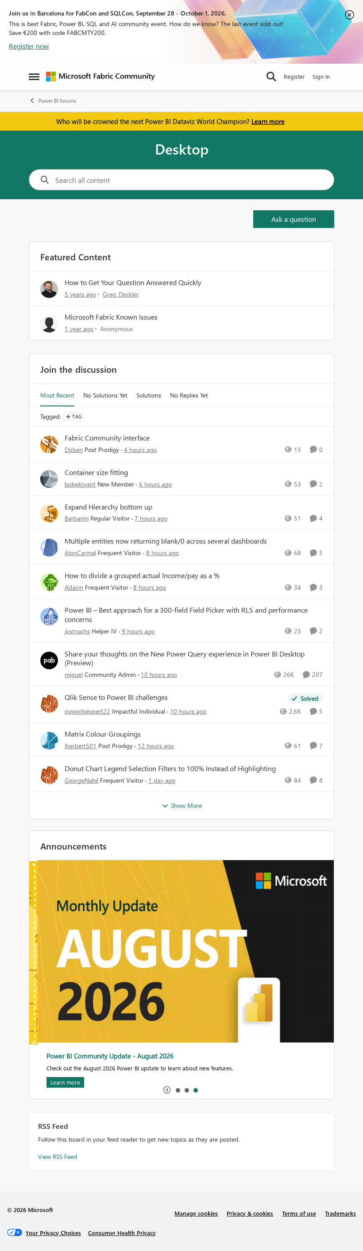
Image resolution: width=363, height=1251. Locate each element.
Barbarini (77, 518)
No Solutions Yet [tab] (105, 395)
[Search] (271, 76)
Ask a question (293, 219)
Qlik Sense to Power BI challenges (116, 697)
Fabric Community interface (107, 437)
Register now (29, 45)
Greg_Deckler (121, 294)
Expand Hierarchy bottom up (108, 506)
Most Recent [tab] (57, 395)
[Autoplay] (167, 1089)
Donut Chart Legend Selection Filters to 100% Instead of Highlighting (170, 768)
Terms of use (299, 1213)
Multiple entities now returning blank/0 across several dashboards (166, 541)
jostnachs (77, 631)
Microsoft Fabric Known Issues (111, 316)
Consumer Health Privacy (122, 1232)
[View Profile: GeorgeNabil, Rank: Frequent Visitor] (49, 775)
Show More (186, 805)
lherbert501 (81, 745)
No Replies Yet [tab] (189, 395)
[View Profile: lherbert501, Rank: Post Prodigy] (49, 740)
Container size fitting (96, 472)
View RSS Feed (57, 1156)
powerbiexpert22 (87, 711)
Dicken (74, 449)
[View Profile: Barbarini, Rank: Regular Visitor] (49, 513)
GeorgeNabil (81, 780)
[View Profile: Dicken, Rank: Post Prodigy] (49, 444)
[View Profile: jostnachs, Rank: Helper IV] (49, 617)
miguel (74, 674)
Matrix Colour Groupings (103, 734)
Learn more (268, 121)
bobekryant (80, 484)
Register (294, 76)
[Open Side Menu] (34, 76)
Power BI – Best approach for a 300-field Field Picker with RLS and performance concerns (186, 615)
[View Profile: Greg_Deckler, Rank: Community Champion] (49, 289)
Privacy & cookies (250, 1213)
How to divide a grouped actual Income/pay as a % (142, 575)
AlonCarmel (80, 552)
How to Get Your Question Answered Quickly (133, 282)
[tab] (177, 1089)
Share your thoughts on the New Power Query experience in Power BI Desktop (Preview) (185, 658)
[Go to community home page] (100, 76)
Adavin (74, 587)
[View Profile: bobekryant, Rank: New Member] (49, 479)
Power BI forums (57, 100)
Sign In (321, 76)
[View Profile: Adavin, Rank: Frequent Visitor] (49, 582)
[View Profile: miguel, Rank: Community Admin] (49, 660)
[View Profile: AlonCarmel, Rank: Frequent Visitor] (49, 547)
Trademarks (340, 1213)
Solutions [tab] (148, 395)
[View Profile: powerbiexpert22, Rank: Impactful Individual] (49, 704)
